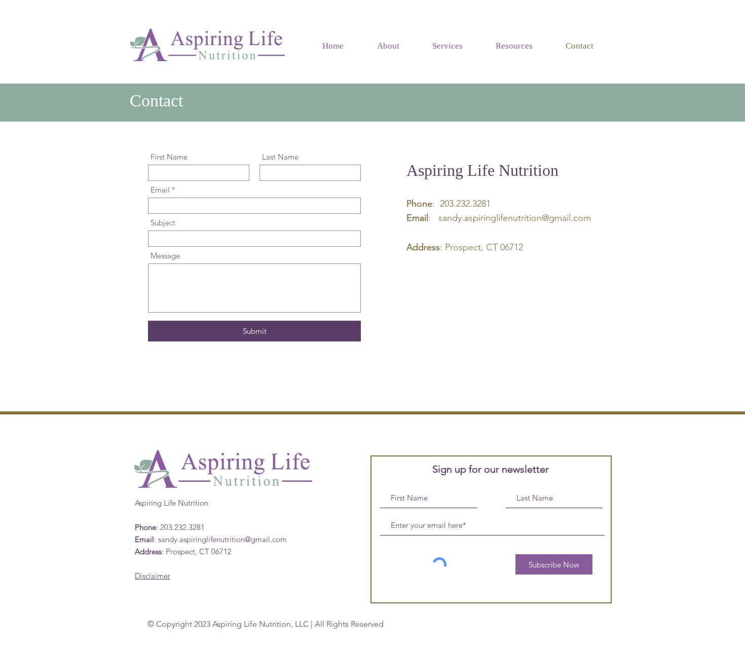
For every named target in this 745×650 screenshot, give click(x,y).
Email (160, 190)
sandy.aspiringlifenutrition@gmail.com (514, 217)
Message (165, 255)
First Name (169, 157)
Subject (163, 222)
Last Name (280, 157)
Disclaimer (152, 576)
